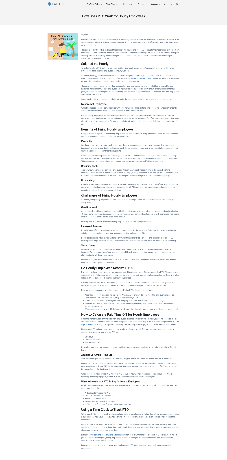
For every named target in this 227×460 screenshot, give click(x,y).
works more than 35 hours (141, 78)
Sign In (167, 4)
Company (154, 4)
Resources (127, 4)
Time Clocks (111, 4)
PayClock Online (93, 4)
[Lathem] (58, 4)
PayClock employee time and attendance (106, 435)
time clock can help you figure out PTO (117, 445)
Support (141, 4)
